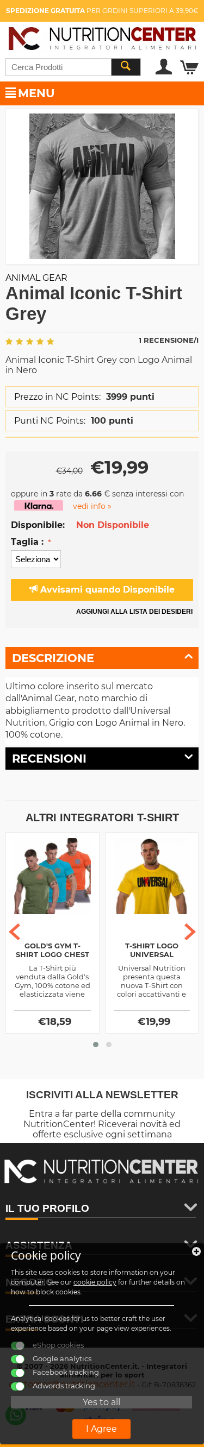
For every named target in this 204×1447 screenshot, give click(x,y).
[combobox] (73, 67)
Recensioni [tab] (49, 758)
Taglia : (28, 542)
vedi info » (92, 506)
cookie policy (94, 1282)
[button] (95, 1044)
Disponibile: (38, 525)
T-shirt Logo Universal (151, 950)
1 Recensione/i (169, 340)
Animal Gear (36, 278)
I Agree (101, 1429)
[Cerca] (125, 67)
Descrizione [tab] (53, 658)
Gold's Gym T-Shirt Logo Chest (52, 950)
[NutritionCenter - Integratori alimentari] (102, 37)
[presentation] (14, 932)
